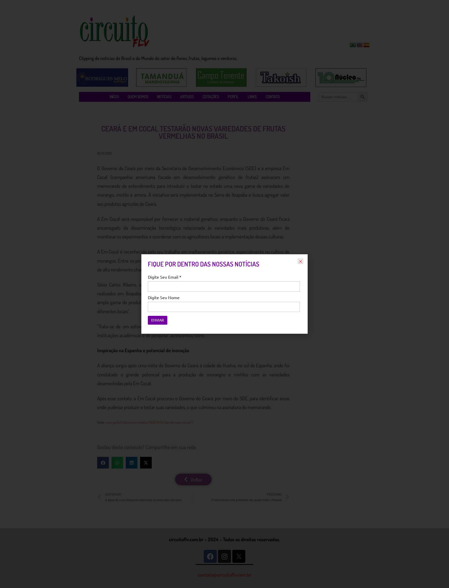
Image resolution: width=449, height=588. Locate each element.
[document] (224, 294)
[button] (300, 261)
